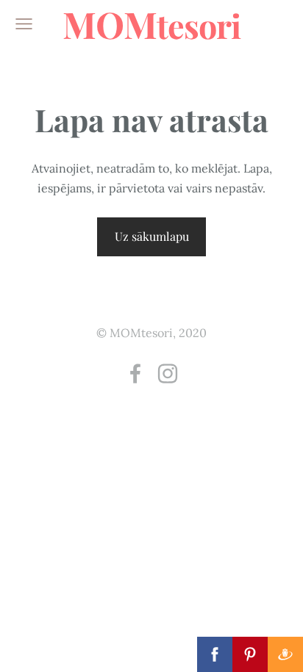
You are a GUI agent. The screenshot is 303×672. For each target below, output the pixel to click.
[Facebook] (135, 373)
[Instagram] (167, 373)
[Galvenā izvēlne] (24, 24)
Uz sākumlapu (152, 236)
